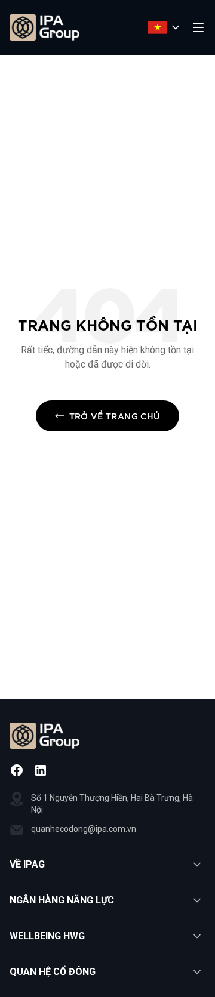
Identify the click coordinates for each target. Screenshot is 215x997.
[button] (107, 864)
